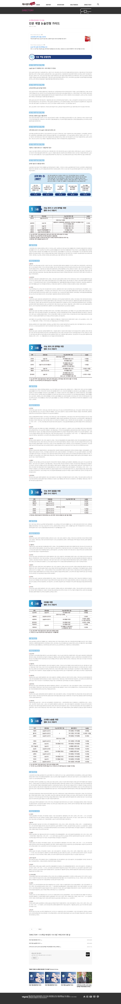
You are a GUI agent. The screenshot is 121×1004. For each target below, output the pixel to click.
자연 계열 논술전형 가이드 (35, 943)
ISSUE (38, 5)
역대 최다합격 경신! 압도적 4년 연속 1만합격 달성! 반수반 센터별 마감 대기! (48, 38)
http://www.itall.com (35, 34)
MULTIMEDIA (74, 5)
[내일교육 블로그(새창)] (94, 997)
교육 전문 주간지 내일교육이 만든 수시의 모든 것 (41, 955)
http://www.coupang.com (36, 44)
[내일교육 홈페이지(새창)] (84, 997)
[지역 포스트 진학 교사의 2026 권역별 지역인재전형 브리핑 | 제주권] (44, 946)
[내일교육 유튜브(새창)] (90, 997)
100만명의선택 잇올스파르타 (38, 37)
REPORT (48, 5)
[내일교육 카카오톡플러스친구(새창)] (98, 997)
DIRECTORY (87, 5)
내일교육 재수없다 (28, 4)
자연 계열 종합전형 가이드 (35, 940)
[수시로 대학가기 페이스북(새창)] (87, 997)
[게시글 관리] (35, 929)
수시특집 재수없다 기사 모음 (48, 935)
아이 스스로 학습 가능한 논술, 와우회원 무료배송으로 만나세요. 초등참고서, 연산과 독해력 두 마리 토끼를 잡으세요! (57, 49)
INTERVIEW (60, 5)
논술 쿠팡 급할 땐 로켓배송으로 (38, 47)
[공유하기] (33, 929)
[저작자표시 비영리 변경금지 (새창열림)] (44, 929)
